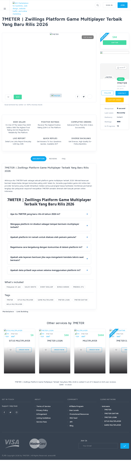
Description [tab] (38, 159)
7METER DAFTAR (80, 300)
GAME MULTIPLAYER (45, 300)
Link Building (22, 311)
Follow (107, 93)
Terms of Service (43, 406)
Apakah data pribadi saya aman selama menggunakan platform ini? (45, 270)
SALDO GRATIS (30, 287)
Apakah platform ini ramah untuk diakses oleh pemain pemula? (43, 237)
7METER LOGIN (64, 300)
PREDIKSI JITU (78, 287)
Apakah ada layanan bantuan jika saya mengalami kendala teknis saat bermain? (47, 259)
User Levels (74, 410)
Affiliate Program (76, 406)
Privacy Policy (42, 410)
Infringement (41, 414)
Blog (71, 425)
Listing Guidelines (43, 418)
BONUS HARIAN (63, 287)
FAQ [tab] (64, 159)
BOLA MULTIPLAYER (14, 304)
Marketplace (8, 311)
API (70, 422)
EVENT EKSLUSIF (46, 287)
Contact (122, 93)
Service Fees (41, 422)
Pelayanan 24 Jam (14, 287)
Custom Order (114, 100)
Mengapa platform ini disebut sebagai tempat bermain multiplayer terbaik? (44, 226)
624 (17, 97)
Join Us (84, 440)
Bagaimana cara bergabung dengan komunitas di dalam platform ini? (46, 247)
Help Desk (13, 406)
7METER (10, 300)
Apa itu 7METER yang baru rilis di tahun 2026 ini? (35, 214)
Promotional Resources (79, 414)
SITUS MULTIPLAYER (25, 300)
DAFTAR (114, 42)
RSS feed (73, 418)
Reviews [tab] (53, 159)
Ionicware (106, 406)
